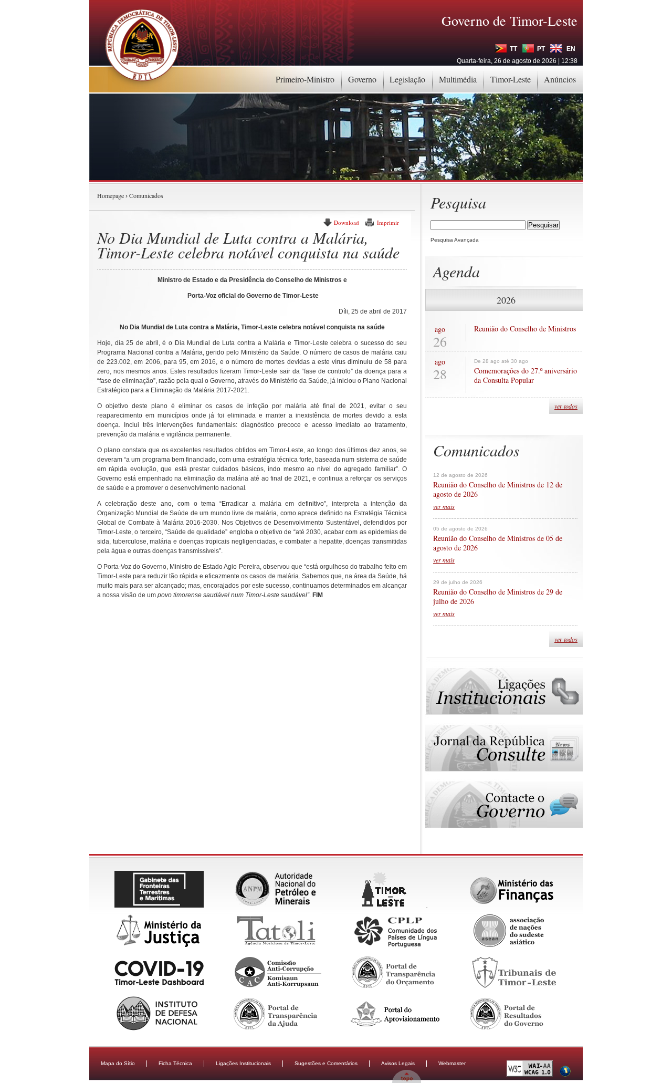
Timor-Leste (510, 79)
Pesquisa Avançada (454, 240)
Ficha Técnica (175, 1063)
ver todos (566, 406)
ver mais (444, 506)
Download (346, 222)
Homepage (110, 195)
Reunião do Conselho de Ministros (525, 329)
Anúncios (560, 79)
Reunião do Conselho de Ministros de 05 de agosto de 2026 (497, 543)
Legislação (407, 79)
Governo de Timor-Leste (510, 20)
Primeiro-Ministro (305, 79)
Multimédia (458, 79)
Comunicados (146, 195)
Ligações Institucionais (243, 1063)
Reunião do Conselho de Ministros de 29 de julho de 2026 (497, 596)
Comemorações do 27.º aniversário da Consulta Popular (525, 375)
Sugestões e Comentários (326, 1063)
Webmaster (452, 1063)
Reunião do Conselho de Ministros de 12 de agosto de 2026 (497, 489)
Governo (362, 79)
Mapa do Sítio (118, 1063)
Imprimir (388, 222)
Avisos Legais (398, 1063)
